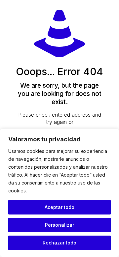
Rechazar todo (59, 242)
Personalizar (59, 225)
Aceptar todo (59, 207)
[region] (59, 192)
